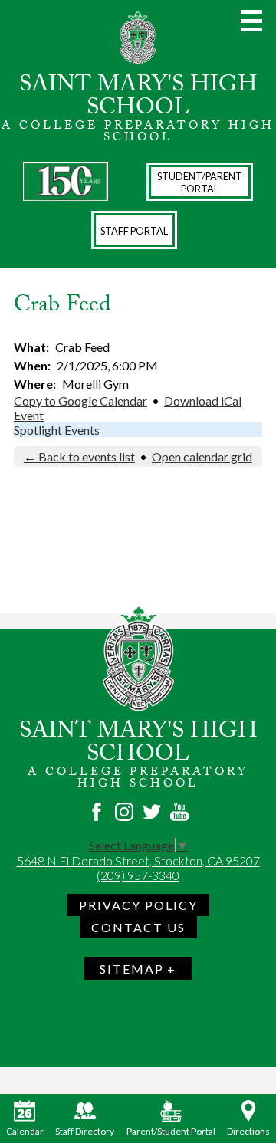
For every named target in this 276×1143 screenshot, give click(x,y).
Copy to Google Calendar (80, 400)
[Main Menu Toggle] (251, 21)
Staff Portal (134, 231)
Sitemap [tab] (132, 968)
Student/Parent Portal (199, 182)
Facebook (96, 812)
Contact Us (138, 927)
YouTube (179, 812)
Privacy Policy (138, 905)
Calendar (25, 1131)
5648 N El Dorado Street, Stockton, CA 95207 (138, 860)
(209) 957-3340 (138, 875)
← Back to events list (79, 456)
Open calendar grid (202, 456)
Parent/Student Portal (171, 1131)
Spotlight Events (57, 429)
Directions (248, 1131)
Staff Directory (84, 1131)
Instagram (124, 812)
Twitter (152, 812)
